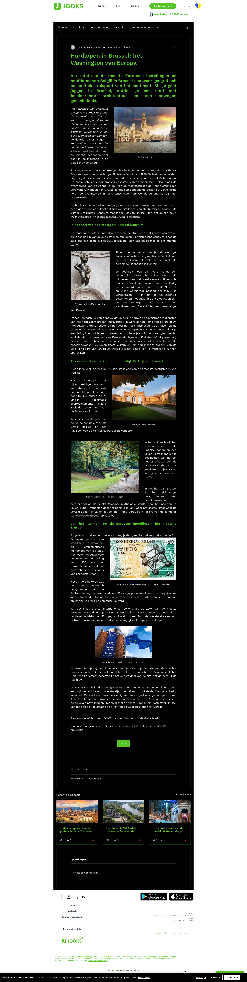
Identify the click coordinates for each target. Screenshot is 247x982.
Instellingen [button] (201, 977)
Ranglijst (121, 27)
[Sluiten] (243, 977)
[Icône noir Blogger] (83, 897)
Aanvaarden (232, 977)
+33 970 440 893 (181, 920)
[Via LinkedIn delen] (86, 769)
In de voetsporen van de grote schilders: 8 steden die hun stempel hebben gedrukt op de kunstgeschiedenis (76, 830)
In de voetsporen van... (146, 27)
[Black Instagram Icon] (68, 897)
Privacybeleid (144, 977)
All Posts (61, 27)
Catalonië (79, 27)
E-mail (191, 920)
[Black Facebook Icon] (61, 897)
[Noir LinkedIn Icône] (76, 897)
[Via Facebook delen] (72, 769)
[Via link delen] (93, 769)
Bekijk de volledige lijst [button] (98, 961)
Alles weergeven (182, 795)
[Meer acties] (174, 47)
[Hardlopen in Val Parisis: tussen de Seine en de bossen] (123, 811)
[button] (162, 6)
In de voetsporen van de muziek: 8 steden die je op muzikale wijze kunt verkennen (169, 830)
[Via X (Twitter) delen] (79, 769)
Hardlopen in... (100, 27)
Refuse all (215, 977)
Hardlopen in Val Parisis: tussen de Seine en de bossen (121, 830)
